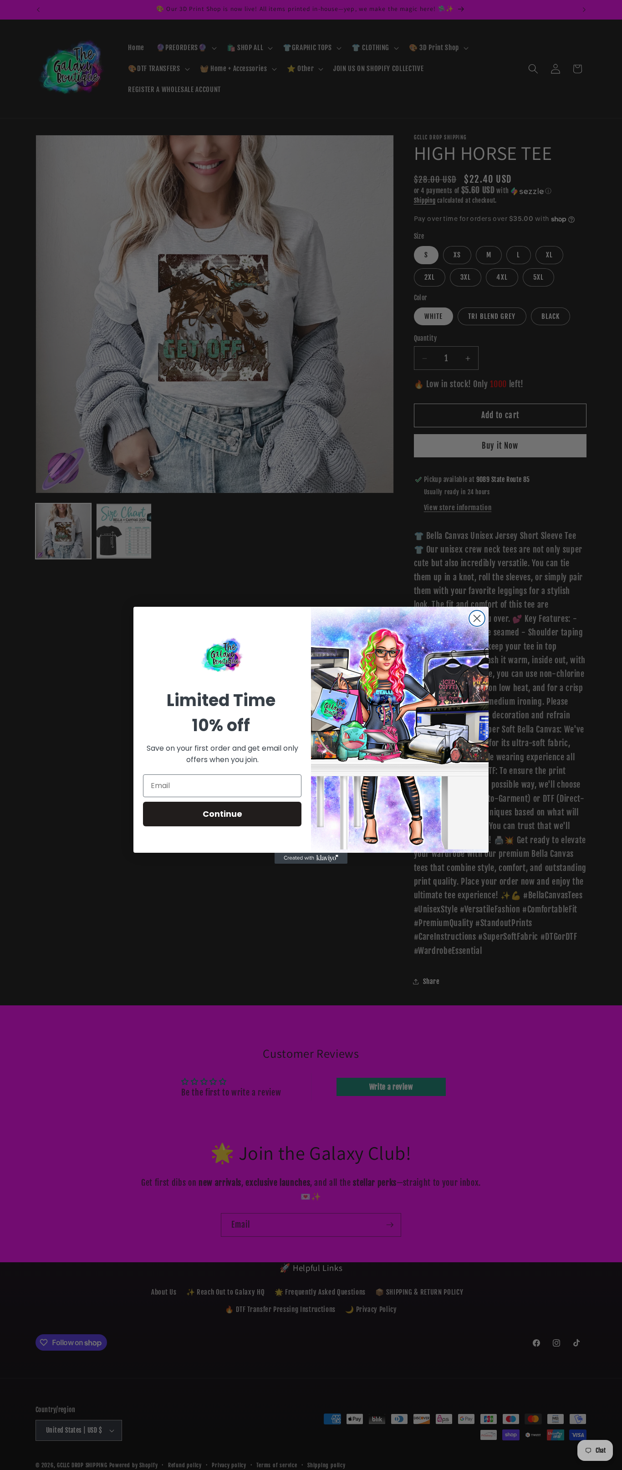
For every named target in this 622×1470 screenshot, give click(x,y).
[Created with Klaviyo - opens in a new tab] (311, 858)
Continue (222, 814)
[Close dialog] (477, 618)
